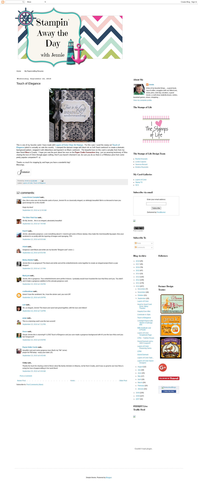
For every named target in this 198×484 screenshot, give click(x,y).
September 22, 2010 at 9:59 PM (34, 340)
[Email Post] (42, 181)
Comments (140, 247)
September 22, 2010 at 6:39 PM (34, 297)
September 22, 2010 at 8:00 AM (34, 239)
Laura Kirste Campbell (31, 197)
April (139, 379)
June (140, 373)
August (140, 367)
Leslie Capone (140, 162)
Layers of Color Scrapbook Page (144, 334)
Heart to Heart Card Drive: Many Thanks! (144, 306)
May (139, 376)
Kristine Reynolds (141, 167)
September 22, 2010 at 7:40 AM (34, 224)
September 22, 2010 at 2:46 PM (34, 284)
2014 (138, 274)
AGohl (24, 247)
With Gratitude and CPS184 (144, 329)
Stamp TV (139, 182)
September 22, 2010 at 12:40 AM (34, 210)
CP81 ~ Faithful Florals (145, 338)
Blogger (109, 477)
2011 (138, 283)
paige (24, 318)
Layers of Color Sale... (145, 358)
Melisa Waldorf (28, 260)
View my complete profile (142, 100)
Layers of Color (62, 145)
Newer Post (21, 381)
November (142, 292)
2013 (138, 277)
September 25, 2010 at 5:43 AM (34, 371)
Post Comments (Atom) (34, 384)
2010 (138, 286)
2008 (138, 396)
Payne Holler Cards (29, 347)
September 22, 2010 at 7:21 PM (34, 324)
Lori (23, 305)
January (141, 389)
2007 (138, 399)
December (142, 289)
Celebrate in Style (143, 315)
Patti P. (25, 231)
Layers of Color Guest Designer (145, 362)
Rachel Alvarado (141, 159)
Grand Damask (142, 355)
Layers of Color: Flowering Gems (144, 347)
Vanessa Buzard (141, 164)
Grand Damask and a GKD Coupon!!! (145, 342)
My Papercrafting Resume (34, 71)
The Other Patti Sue (29, 217)
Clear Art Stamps (76, 145)
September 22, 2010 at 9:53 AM (34, 253)
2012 (138, 280)
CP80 (139, 351)
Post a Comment (26, 376)
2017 (138, 264)
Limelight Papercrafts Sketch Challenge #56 (145, 323)
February (141, 386)
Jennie (151, 85)
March (140, 382)
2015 (138, 270)
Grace (24, 332)
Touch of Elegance (39, 183)
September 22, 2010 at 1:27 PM (34, 268)
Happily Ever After (143, 311)
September (142, 298)
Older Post (123, 381)
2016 (138, 267)
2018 (138, 261)
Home (19, 71)
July (139, 370)
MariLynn (26, 276)
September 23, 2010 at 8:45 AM (34, 355)
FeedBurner (161, 212)
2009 (138, 393)
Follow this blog (169, 391)
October (141, 295)
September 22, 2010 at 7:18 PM (34, 311)
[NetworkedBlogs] (169, 387)
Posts (138, 243)
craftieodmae (27, 291)
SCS (137, 185)
